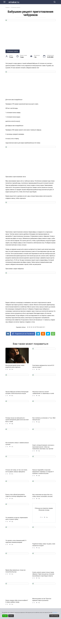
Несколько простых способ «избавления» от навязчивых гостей (43, 392)
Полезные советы (12, 51)
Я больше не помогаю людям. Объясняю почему (44, 509)
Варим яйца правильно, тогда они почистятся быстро (15, 571)
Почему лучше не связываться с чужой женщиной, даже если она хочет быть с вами (17, 419)
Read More (55, 612)
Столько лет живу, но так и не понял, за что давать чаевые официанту (16, 470)
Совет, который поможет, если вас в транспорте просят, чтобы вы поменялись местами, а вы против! (43, 446)
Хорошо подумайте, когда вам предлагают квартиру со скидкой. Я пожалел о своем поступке (43, 471)
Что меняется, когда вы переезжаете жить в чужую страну (16, 518)
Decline (11, 615)
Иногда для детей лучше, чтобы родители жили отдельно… (14, 366)
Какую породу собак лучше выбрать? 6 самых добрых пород (16, 601)
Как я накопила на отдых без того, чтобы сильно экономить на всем (42, 495)
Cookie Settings (54, 615)
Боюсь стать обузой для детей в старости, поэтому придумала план (15, 495)
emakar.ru (14, 2)
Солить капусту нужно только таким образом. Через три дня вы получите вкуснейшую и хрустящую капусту (43, 574)
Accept (5, 615)
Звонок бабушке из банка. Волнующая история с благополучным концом (16, 392)
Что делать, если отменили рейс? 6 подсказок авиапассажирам (15, 541)
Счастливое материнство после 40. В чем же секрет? (43, 366)
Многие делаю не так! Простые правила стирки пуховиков (41, 599)
